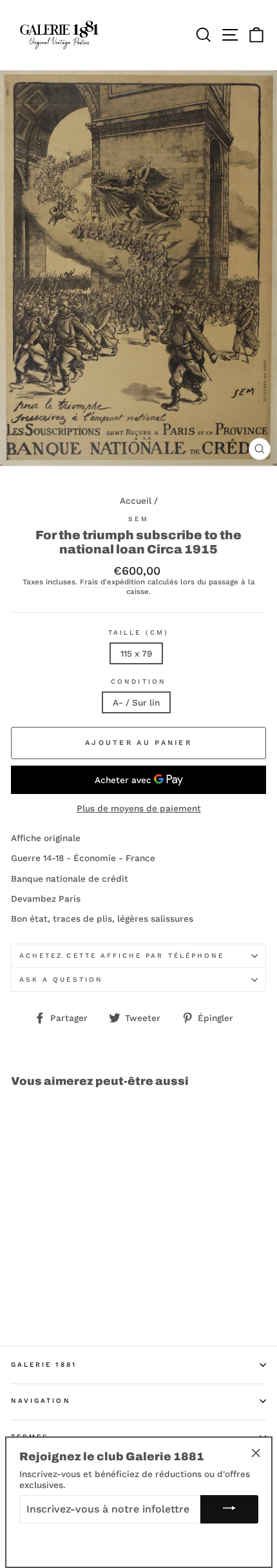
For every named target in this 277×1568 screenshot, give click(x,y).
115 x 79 (136, 653)
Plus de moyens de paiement (139, 808)
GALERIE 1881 (44, 1364)
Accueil (135, 500)
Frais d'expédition (112, 582)
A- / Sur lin (136, 702)
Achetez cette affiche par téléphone (121, 955)
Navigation (41, 1400)
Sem (138, 518)
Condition (138, 681)
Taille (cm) (138, 632)
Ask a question (61, 979)
